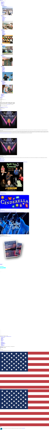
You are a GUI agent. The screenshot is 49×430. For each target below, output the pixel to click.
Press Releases (2, 339)
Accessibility (2, 340)
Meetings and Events (3, 337)
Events (1, 44)
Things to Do (2, 15)
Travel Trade (2, 3)
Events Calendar (8, 104)
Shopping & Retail (2, 81)
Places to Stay (2, 55)
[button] (24, 408)
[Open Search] (2, 97)
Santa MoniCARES (3, 342)
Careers (1, 344)
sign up (0, 236)
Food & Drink (2, 29)
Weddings (2, 338)
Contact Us (5, 336)
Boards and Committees (3, 343)
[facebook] (1, 271)
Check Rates (1, 97)
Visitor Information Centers (8, 336)
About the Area (2, 5)
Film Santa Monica (3, 2)
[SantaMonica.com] (3, 270)
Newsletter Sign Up (2, 351)
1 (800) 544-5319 (1, 336)
